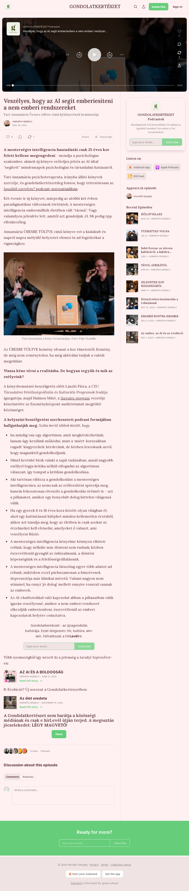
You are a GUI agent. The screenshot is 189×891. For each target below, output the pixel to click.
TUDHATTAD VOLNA (155, 231)
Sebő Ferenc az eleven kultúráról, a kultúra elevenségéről (156, 250)
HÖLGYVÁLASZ (151, 214)
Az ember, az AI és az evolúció (162, 333)
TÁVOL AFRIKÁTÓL (154, 265)
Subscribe (158, 6)
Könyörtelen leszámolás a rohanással (159, 301)
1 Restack (45, 751)
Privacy (94, 864)
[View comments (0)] (179, 44)
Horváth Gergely (22, 121)
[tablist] (20, 777)
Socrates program (75, 398)
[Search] (135, 6)
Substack (76, 883)
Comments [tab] (12, 776)
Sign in (177, 6)
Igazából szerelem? (19, 188)
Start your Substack (84, 874)
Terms (104, 864)
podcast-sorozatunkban (56, 188)
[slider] (93, 85)
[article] (156, 218)
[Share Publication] (143, 6)
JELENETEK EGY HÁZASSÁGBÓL (152, 284)
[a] (132, 218)
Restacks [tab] (28, 776)
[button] (67, 54)
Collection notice (121, 864)
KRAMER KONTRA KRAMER (159, 316)
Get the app (112, 874)
